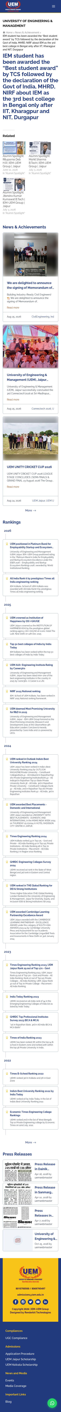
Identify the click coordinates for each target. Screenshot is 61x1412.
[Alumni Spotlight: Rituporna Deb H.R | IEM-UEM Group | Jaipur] (14, 148)
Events (9, 1380)
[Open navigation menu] (54, 6)
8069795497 (38, 1288)
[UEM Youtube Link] (38, 1302)
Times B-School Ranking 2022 (27, 1073)
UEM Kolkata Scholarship (21, 1364)
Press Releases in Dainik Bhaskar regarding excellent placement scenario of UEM (43, 1213)
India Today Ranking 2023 (24, 996)
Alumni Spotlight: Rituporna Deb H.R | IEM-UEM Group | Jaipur (13, 161)
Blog (8, 1401)
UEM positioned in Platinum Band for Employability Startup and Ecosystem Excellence (31, 547)
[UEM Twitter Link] (30, 1302)
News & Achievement (27, 32)
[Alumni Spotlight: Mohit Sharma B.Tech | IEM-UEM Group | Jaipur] (40, 148)
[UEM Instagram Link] (23, 1302)
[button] (52, 1403)
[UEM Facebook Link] (15, 1302)
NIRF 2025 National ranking (25, 691)
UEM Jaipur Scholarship (20, 1359)
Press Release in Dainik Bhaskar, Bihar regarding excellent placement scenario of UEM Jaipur (45, 1166)
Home (9, 32)
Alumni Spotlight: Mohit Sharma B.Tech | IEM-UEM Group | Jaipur (40, 161)
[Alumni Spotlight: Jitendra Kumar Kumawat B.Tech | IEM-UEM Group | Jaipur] (14, 184)
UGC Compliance (16, 1338)
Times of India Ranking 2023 (26, 1037)
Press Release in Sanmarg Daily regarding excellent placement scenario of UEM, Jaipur (45, 1190)
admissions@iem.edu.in (30, 1294)
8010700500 (22, 1288)
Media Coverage (15, 1386)
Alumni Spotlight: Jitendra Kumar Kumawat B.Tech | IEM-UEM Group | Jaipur (14, 199)
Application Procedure (19, 1353)
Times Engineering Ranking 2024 (28, 836)
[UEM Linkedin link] (45, 1302)
